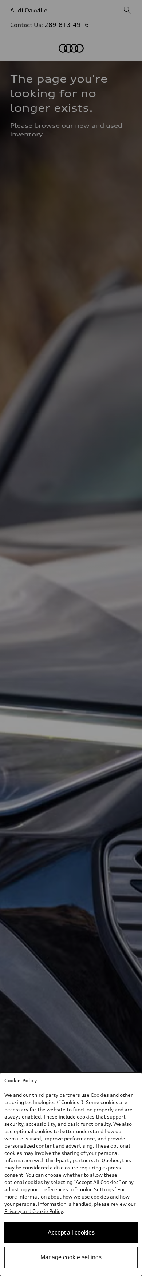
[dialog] (71, 1174)
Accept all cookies (71, 1232)
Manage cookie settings (71, 1257)
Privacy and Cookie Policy (33, 1211)
